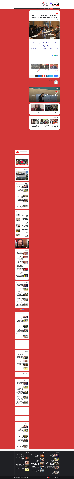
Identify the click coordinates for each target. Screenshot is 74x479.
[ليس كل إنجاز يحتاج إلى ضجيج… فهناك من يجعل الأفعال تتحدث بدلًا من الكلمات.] (18, 225)
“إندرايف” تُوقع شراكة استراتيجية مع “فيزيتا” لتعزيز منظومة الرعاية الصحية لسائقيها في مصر (40, 8)
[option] (44, 94)
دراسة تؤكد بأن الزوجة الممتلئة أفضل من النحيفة (20, 360)
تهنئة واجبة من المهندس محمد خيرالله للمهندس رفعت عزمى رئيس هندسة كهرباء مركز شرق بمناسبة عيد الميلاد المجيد (20, 257)
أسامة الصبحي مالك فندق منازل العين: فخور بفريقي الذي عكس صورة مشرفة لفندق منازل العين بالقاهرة (25, 230)
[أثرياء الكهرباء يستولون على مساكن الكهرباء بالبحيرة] (25, 357)
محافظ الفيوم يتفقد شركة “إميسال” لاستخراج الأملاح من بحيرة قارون (35, 467)
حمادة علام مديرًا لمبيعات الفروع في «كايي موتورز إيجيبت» (20, 186)
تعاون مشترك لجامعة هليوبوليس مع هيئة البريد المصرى (25, 234)
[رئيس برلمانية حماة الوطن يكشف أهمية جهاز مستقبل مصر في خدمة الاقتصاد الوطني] (54, 66)
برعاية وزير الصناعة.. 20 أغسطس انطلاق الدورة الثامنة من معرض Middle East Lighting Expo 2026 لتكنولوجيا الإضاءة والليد (20, 191)
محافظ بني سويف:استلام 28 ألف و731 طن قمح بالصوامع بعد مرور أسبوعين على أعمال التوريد (54, 125)
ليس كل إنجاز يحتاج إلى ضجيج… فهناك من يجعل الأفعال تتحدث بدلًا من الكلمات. (25, 226)
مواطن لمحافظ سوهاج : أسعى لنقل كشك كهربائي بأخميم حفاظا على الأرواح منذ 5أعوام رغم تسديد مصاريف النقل (35, 126)
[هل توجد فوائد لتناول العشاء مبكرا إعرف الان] (42, 455)
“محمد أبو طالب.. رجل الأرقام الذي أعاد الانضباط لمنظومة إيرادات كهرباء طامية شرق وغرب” (19, 276)
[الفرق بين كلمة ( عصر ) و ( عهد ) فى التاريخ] (25, 368)
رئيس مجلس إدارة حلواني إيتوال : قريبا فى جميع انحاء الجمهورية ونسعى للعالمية (20, 364)
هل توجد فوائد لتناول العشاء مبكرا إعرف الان (35, 455)
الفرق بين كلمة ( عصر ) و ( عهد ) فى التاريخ (20, 368)
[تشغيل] (26, 164)
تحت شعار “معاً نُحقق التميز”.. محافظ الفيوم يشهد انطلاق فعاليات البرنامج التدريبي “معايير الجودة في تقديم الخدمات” (35, 459)
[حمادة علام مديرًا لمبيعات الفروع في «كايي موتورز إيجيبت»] (25, 186)
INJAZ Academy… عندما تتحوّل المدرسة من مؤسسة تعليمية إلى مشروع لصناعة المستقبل (19, 196)
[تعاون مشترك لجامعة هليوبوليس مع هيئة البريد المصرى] (18, 235)
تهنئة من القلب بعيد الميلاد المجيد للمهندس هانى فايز (20, 253)
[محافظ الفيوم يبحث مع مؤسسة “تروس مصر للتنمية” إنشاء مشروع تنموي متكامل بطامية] (42, 463)
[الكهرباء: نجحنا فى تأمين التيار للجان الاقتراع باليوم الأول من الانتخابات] (42, 471)
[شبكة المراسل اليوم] (51, 4)
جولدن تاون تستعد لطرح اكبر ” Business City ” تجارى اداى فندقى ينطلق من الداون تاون (50, 94)
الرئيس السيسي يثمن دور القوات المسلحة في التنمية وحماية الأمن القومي (22, 246)
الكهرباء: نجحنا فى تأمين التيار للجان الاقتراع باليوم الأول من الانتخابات (35, 470)
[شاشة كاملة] (17, 164)
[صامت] (18, 164)
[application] (22, 162)
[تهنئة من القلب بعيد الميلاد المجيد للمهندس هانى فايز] (25, 253)
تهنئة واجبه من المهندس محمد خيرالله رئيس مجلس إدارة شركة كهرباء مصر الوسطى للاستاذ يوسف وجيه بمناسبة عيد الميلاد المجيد (20, 270)
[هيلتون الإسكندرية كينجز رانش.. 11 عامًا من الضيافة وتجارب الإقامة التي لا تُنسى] (25, 206)
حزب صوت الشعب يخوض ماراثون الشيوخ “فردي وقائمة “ (45, 125)
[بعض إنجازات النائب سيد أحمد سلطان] (44, 66)
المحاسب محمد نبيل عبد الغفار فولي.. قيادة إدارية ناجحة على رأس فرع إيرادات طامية (25, 215)
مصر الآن (57, 13)
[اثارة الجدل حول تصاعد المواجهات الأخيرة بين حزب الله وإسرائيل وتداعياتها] (35, 66)
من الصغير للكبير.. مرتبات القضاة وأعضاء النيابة (20, 354)
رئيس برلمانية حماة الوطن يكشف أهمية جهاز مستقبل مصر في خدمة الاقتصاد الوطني (54, 70)
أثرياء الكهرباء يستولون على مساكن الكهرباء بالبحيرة (20, 357)
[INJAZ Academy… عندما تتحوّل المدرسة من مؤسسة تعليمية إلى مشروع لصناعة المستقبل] (25, 196)
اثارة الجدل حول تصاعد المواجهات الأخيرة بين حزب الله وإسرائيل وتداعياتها (36, 70)
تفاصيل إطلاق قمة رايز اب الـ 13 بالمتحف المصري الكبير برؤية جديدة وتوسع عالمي (22, 177)
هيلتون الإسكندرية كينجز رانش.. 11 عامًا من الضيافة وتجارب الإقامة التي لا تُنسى (19, 205)
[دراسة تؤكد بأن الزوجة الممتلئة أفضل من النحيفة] (25, 361)
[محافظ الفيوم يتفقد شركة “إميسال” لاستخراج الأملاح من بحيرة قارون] (42, 467)
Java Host (18, 477)
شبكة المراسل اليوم (46, 477)
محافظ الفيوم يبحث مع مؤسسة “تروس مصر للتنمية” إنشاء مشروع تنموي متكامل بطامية (35, 463)
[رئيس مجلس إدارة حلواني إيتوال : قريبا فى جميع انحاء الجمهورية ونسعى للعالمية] (25, 364)
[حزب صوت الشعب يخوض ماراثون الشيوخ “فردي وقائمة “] (44, 121)
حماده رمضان (55, 19)
